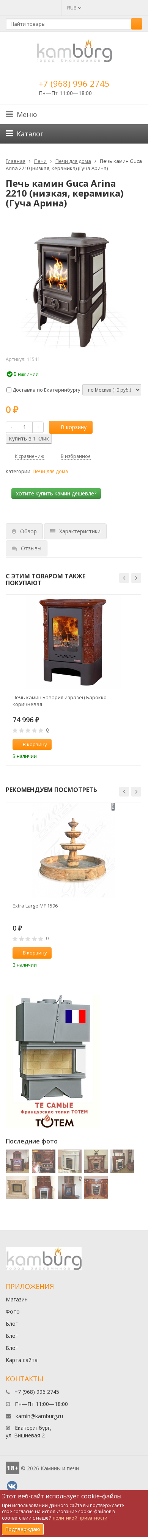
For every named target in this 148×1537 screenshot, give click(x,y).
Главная (15, 161)
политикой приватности (80, 1518)
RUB (72, 7)
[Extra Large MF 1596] (73, 850)
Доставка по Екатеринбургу (45, 389)
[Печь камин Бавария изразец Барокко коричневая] (73, 642)
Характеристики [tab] (80, 531)
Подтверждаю (22, 1529)
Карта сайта (22, 1360)
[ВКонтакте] (12, 1486)
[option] (73, 680)
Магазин (17, 1299)
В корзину (74, 427)
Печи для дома (73, 161)
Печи (40, 161)
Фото (13, 1311)
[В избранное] (131, 744)
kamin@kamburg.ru (39, 1416)
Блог (12, 1323)
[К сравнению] (119, 744)
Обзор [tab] (28, 531)
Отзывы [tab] (31, 548)
